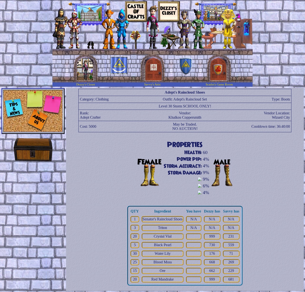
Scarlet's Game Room (219, 84)
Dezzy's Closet (85, 84)
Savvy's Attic (152, 84)
